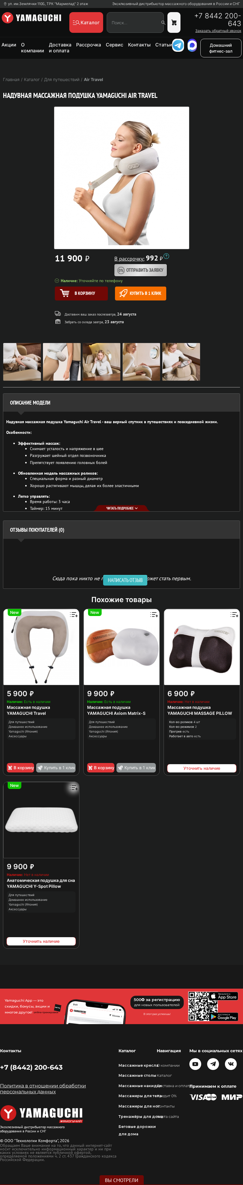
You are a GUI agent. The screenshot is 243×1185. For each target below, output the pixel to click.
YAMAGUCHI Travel (26, 713)
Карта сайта (168, 1116)
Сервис (114, 45)
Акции (8, 45)
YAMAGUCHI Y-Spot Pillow (34, 886)
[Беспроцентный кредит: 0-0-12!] (166, 256)
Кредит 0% (167, 1096)
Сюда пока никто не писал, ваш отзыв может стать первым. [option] (121, 578)
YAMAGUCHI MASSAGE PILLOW (199, 713)
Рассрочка (88, 45)
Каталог (164, 1075)
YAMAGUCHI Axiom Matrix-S (116, 713)
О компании (32, 48)
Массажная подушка (28, 707)
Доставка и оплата (60, 48)
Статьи (163, 45)
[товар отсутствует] (173, 22)
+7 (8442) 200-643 (31, 1067)
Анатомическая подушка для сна (41, 880)
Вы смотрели (121, 1180)
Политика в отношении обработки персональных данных (43, 1089)
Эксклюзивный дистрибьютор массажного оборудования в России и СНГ (176, 4)
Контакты (139, 45)
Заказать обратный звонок (218, 31)
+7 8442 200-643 (217, 20)
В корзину (24, 767)
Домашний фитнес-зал (220, 48)
